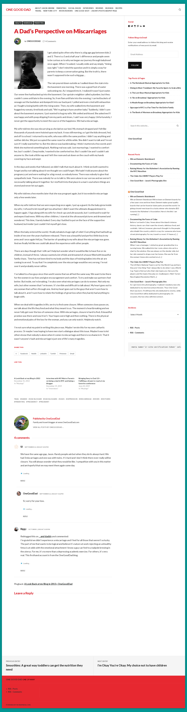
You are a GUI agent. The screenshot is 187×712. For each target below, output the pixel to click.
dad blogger (36, 399)
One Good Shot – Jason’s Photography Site (148, 181)
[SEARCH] (180, 9)
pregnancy (32, 402)
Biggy (23, 529)
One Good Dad (18, 9)
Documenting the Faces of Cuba (143, 164)
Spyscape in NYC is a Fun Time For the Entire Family (152, 107)
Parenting (61, 8)
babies (24, 399)
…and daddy (45, 536)
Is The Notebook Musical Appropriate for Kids (149, 83)
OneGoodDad (34, 41)
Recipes (119, 8)
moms (96, 399)
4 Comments (50, 41)
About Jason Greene (44, 8)
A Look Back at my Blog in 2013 (27, 378)
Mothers (106, 399)
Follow (135, 65)
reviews (99, 8)
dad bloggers (50, 399)
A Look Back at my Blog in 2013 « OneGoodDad (48, 584)
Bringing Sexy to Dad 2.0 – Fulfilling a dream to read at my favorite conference (92, 380)
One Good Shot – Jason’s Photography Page (96, 11)
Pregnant (44, 402)
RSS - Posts (135, 328)
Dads (62, 399)
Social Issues (74, 8)
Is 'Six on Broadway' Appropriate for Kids (147, 98)
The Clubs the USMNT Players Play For (146, 176)
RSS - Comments (137, 333)
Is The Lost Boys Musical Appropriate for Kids (149, 93)
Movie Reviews (66, 11)
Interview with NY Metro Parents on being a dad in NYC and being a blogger (60, 380)
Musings (109, 8)
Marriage (28, 23)
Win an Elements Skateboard (142, 159)
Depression (72, 399)
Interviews (88, 8)
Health (18, 23)
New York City (50, 11)
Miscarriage (85, 399)
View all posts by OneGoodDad (47, 427)
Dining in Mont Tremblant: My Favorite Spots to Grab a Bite (155, 88)
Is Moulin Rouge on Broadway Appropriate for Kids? (152, 102)
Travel (38, 11)
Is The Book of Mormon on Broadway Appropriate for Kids (155, 112)
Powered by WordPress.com (18, 705)
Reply (22, 481)
